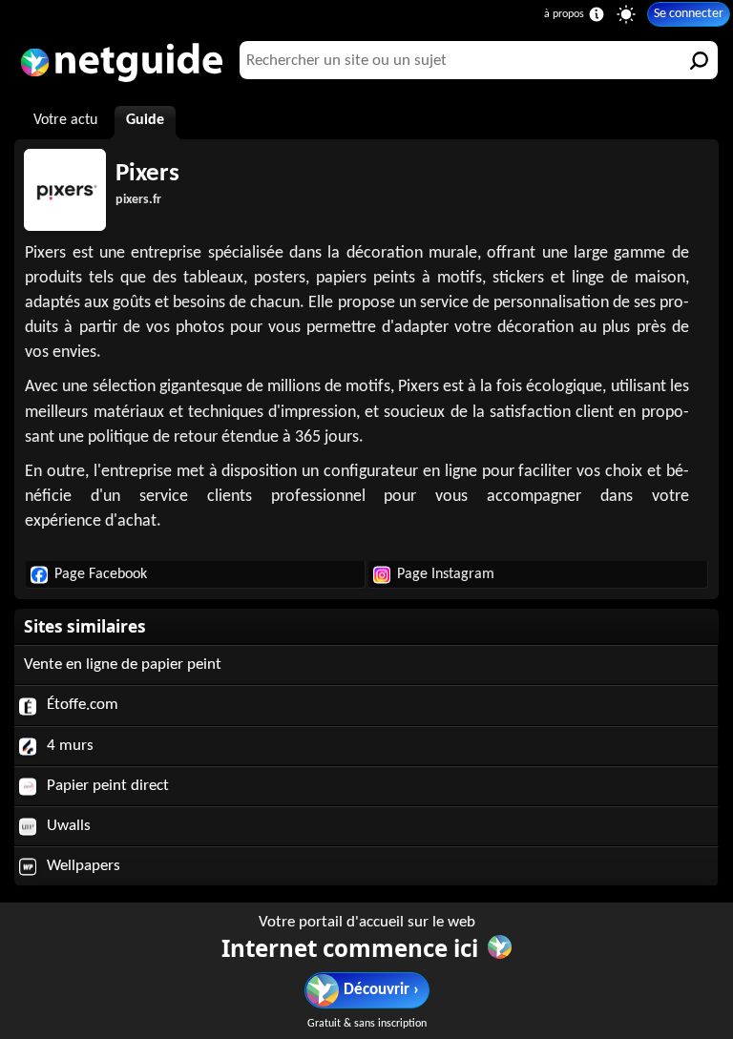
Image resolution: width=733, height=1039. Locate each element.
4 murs (68, 746)
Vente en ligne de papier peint (122, 664)
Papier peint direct (106, 786)
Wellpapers (81, 866)
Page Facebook (100, 574)
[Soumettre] (699, 60)
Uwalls (67, 826)
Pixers (147, 174)
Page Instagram (445, 574)
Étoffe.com (80, 704)
